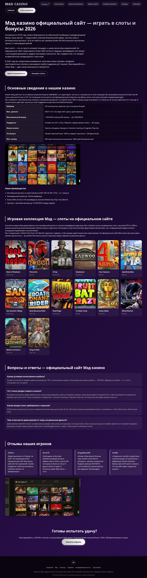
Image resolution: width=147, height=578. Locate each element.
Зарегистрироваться (16, 73)
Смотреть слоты (38, 73)
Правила (71, 567)
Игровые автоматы (110, 4)
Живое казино (93, 4)
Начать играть (73, 542)
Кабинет (11, 10)
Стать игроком (26, 10)
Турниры (125, 4)
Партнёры (136, 4)
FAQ (56, 567)
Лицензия (49, 567)
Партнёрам (97, 567)
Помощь (44, 4)
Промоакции (59, 4)
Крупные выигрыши (76, 4)
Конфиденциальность (83, 567)
